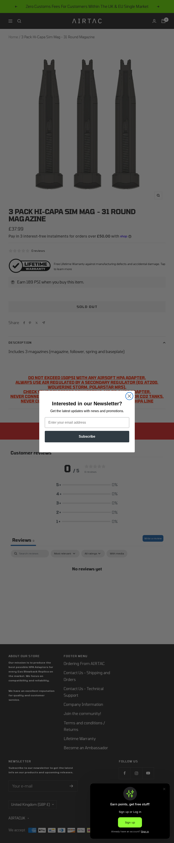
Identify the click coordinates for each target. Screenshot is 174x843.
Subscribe (87, 436)
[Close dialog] (129, 396)
